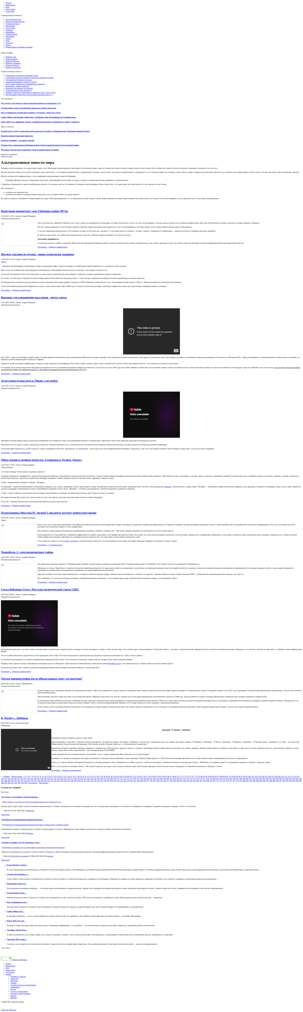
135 (64, 779)
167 (170, 779)
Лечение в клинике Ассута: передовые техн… (20, 843)
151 (117, 779)
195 (263, 779)
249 (141, 781)
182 (220, 779)
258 (171, 781)
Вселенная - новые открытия (17, 86)
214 (25, 781)
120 (15, 779)
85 (213, 777)
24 (69, 777)
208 (5, 781)
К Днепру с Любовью (14, 718)
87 (218, 777)
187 (237, 779)
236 (98, 781)
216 (32, 781)
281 (247, 781)
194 (260, 779)
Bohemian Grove (114, 664)
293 (287, 781)
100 (249, 777)
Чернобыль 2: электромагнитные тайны (27, 552)
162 (154, 779)
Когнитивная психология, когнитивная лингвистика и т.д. (29, 95)
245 (128, 781)
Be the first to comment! (20, 856)
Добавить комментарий (57, 247)
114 (295, 777)
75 (190, 777)
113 (292, 777)
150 (114, 779)
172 (187, 779)
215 (28, 781)
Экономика (15, 987)
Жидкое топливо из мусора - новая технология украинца (37, 254)
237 (101, 781)
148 (108, 779)
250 (144, 781)
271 (214, 781)
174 (194, 779)
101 (252, 777)
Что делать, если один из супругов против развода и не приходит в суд (31, 103)
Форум (8, 964)
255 (161, 781)
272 (217, 781)
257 (168, 781)
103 (259, 777)
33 (90, 777)
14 (45, 777)
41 (109, 777)
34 (93, 777)
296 (297, 781)
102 (256, 777)
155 (131, 779)
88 (220, 777)
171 (184, 779)
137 (71, 779)
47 (123, 777)
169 (177, 779)
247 (134, 781)
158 (141, 779)
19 (57, 777)
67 (171, 777)
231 (81, 781)
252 (151, 781)
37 (100, 777)
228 (71, 781)
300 (9, 783)
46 (121, 777)
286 (264, 781)
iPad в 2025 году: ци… (16, 921)
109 (279, 777)
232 (85, 781)
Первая (6, 777)
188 (240, 779)
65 (166, 777)
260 (177, 781)
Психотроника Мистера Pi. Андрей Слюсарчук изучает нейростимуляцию (48, 512)
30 (83, 777)
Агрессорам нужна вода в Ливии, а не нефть (29, 380)
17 (52, 777)
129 (45, 779)
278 (237, 781)
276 (230, 781)
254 (158, 781)
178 (207, 779)
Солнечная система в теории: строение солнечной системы (30, 78)
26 (74, 777)
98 (244, 777)
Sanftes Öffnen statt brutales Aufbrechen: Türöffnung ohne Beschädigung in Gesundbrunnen (38, 117)
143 (91, 779)
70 (178, 777)
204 (293, 779)
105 (266, 777)
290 (277, 781)
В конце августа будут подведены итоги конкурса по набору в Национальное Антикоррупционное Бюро (45, 131)
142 (88, 779)
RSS (7, 968)
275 (227, 781)
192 (253, 779)
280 (244, 781)
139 (78, 779)
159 (144, 779)
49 (128, 777)
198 (273, 779)
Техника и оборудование (20, 994)
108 (275, 777)
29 (81, 777)
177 (204, 779)
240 (111, 781)
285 (260, 781)
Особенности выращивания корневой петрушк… (22, 820)
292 (284, 781)
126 (35, 779)
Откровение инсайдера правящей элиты (22, 76)
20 (59, 777)
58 (149, 777)
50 (130, 777)
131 (51, 779)
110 (282, 777)
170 (180, 779)
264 (191, 781)
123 (25, 779)
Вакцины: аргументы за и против (19, 88)
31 (86, 777)
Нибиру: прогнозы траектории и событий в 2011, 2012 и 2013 (31, 93)
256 (164, 781)
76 (192, 777)
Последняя (43, 783)
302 (15, 783)
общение (167, 487)
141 (84, 779)
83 (209, 777)
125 (31, 779)
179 (210, 779)
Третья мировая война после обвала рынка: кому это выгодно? (41, 678)
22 (64, 777)
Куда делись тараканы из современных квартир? (25, 84)
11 (38, 777)
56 (145, 777)
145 (98, 779)
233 (88, 781)
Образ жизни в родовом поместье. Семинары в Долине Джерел (41, 459)
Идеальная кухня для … (17, 884)
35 (95, 777)
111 (285, 777)
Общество (30, 811)
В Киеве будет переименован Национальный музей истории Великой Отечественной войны (40, 145)
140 (81, 779)
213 (22, 781)
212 (18, 781)
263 (187, 781)
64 (164, 777)
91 (228, 777)
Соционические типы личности (18, 90)
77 (194, 777)
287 (267, 781)
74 (187, 777)
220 (45, 781)
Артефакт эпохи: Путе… (17, 930)
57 (147, 777)
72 (183, 777)
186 (233, 779)
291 (280, 781)
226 (65, 781)
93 (232, 777)
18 (55, 777)
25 (71, 777)
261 (181, 781)
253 (154, 781)
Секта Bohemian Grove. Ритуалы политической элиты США (40, 589)
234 (91, 781)
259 (174, 781)
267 (201, 781)
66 (168, 777)
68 (173, 777)
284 (257, 781)
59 (152, 777)
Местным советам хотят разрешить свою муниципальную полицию (30, 150)
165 (164, 779)
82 (206, 777)
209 (9, 781)
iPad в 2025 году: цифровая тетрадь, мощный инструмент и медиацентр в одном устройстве (40, 122)
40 (107, 777)
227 (68, 781)
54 (140, 777)
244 (124, 781)
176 (200, 779)
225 (61, 781)
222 (52, 781)
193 (257, 779)
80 (202, 777)
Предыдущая (16, 777)
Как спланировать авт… (17, 902)
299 (5, 783)
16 (50, 777)
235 (95, 781)
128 (41, 779)
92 (230, 777)
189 (243, 779)
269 (207, 781)
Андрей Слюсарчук (70, 541)
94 (235, 777)
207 (2, 781)
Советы (13, 983)
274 (224, 781)
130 (48, 779)
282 (250, 781)
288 (270, 781)
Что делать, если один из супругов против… (20, 797)
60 (154, 777)
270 (211, 781)
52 (135, 777)
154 (127, 779)
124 (28, 779)
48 (126, 777)
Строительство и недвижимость (23, 985)
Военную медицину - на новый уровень (17, 140)
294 (290, 781)
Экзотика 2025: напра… (17, 939)
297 (300, 781)
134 (61, 779)
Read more (5, 815)
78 (197, 777)
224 (58, 781)
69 (175, 777)
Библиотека (10, 966)
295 (293, 781)
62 (159, 777)
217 (35, 781)
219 (42, 781)
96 (239, 777)
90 (225, 777)
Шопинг (13, 998)
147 (104, 779)
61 (157, 777)
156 (134, 779)
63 (161, 777)
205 (296, 779)
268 (204, 781)
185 (230, 779)
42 (112, 777)
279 (240, 781)
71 (180, 777)
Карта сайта (10, 970)
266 (197, 781)
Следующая (32, 783)
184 (227, 779)
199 (277, 779)
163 (157, 779)
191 (250, 779)
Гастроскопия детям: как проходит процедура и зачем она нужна (28, 108)
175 (197, 779)
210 (12, 781)
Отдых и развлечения (19, 991)
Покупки (14, 981)
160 (147, 779)
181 (217, 779)
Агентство (10, 972)
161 (151, 779)
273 (221, 781)
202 (286, 779)
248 (138, 781)
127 (38, 779)
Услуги (13, 989)
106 (269, 777)
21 (62, 777)
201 (283, 779)
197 (270, 779)
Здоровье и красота (18, 977)
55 (142, 777)
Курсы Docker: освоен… (17, 865)
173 (190, 779)
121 (18, 779)
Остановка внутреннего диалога (19, 80)
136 (68, 779)
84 (211, 777)
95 (237, 777)
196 (267, 779)
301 (12, 783)
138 (74, 779)
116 (2, 779)
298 (2, 783)
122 (21, 779)
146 (101, 779)
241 (115, 781)
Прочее (13, 996)
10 (36, 777)
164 (161, 779)
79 (199, 777)
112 (288, 777)
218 (38, 781)
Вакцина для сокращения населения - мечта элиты (34, 297)
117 (5, 779)
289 (274, 781)
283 (254, 781)
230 (78, 781)
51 (133, 777)
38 (102, 777)
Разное (30, 833)
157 (137, 779)
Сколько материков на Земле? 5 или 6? (21, 82)
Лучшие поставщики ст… (18, 874)
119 (12, 779)
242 (118, 781)
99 (246, 777)
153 (124, 779)
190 (247, 779)
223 (55, 781)
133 (58, 779)
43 (114, 777)
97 (242, 777)
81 (204, 777)
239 (108, 781)
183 (224, 779)
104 (262, 777)
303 (19, 783)
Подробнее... (43, 247)
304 (22, 783)
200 (280, 779)
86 (216, 777)
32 (88, 777)
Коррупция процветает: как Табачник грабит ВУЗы (34, 211)
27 (76, 777)
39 (104, 777)
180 (214, 779)
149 (111, 779)
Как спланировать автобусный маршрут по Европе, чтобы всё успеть (31, 113)
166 (167, 779)
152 (121, 779)
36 (97, 777)
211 (15, 781)
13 (43, 777)
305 (25, 783)
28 (78, 777)
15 (48, 777)
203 (290, 779)
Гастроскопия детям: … (17, 893)
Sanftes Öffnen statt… (16, 911)
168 (174, 779)
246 (131, 781)
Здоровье (49, 856)
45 (119, 777)
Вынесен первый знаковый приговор (17, 136)
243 (121, 781)
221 (48, 781)
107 (272, 777)
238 (105, 781)
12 (41, 777)
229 (75, 781)
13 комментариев (55, 545)
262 (184, 781)
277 (234, 781)
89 (223, 777)
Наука (3, 262)
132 (54, 779)
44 (116, 777)
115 (298, 777)
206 (300, 779)
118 (8, 779)
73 (185, 777)
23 (67, 777)
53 (138, 777)
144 (94, 779)
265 (194, 781)
